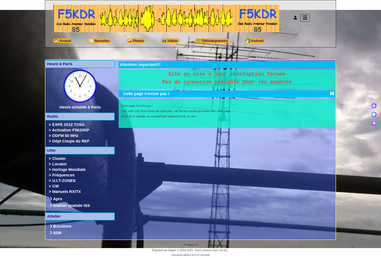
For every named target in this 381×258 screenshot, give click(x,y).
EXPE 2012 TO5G (68, 124)
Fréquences (63, 175)
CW (55, 186)
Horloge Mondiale (69, 169)
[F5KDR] (166, 18)
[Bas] (374, 123)
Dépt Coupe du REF (71, 141)
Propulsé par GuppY (164, 250)
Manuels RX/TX (66, 191)
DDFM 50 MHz (65, 135)
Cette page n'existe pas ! (146, 94)
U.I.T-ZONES (64, 180)
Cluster (59, 158)
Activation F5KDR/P (70, 130)
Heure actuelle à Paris (80, 107)
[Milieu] (374, 114)
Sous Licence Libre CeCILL (212, 250)
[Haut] (374, 105)
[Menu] (305, 18)
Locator (59, 164)
